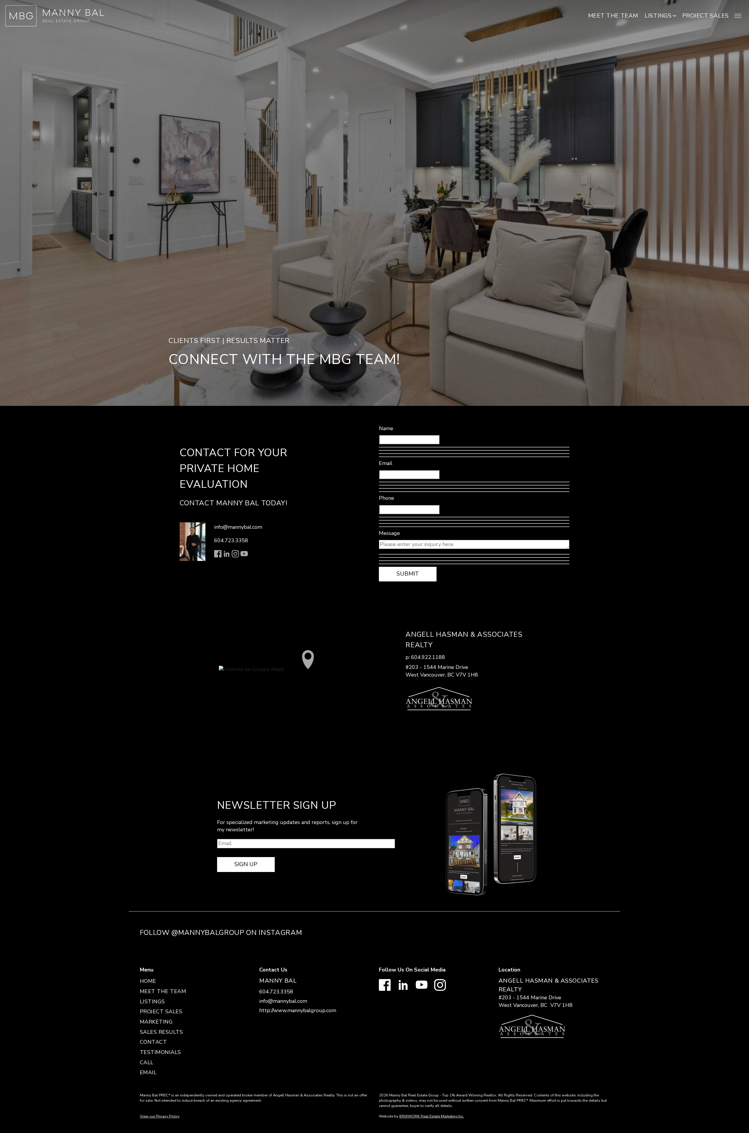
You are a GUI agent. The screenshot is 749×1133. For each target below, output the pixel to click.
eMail (148, 1072)
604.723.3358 (231, 540)
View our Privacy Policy (160, 1116)
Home (148, 981)
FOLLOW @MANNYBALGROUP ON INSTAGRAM (221, 932)
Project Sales (705, 16)
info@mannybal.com (238, 527)
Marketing (156, 1021)
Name (386, 428)
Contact (153, 1042)
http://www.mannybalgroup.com (297, 1010)
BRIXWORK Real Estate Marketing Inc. (431, 1116)
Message (389, 533)
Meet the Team (613, 16)
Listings (152, 1001)
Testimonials (160, 1052)
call (147, 1062)
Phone (386, 498)
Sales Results (161, 1032)
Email (385, 463)
